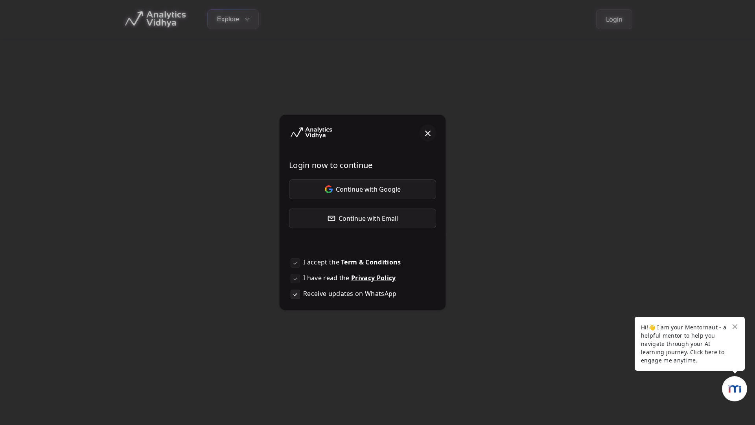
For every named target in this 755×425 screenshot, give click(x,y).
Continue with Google (368, 189)
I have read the (349, 277)
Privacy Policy (373, 277)
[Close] (428, 133)
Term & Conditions (371, 262)
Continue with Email (368, 218)
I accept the (352, 262)
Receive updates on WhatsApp (350, 293)
